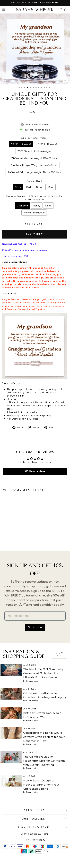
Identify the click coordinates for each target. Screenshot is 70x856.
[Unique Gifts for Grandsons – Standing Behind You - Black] (8, 539)
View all (59, 654)
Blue (50, 187)
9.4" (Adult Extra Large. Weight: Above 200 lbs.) (34, 172)
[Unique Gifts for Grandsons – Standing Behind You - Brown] (16, 539)
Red (28, 187)
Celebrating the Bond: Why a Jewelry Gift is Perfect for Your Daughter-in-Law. (44, 737)
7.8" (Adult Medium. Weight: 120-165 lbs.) (34, 158)
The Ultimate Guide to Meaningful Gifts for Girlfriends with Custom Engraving (44, 760)
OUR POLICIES (33, 818)
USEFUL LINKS (33, 810)
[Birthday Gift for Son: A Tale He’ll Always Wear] (11, 713)
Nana (48, 205)
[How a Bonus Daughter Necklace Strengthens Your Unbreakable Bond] (11, 781)
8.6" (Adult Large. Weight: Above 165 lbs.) (34, 165)
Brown (39, 187)
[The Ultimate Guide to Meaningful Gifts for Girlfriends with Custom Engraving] (11, 757)
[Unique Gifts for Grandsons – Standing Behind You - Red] (12, 539)
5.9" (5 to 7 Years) (21, 144)
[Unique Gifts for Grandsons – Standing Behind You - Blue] (20, 539)
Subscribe (35, 627)
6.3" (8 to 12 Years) (46, 144)
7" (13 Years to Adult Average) (34, 151)
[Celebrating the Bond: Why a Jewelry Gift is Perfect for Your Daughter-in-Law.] (11, 733)
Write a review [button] (35, 471)
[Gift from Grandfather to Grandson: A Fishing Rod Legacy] (11, 694)
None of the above (34, 212)
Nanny (36, 205)
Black (18, 187)
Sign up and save (33, 827)
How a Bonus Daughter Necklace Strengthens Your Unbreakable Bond (41, 784)
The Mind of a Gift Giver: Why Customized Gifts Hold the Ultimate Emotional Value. (43, 673)
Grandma (22, 205)
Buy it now (34, 234)
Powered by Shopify (35, 839)
